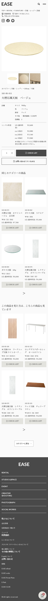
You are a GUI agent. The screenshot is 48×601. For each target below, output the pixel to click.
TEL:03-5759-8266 (11, 16)
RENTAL (9, 11)
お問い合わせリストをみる (25, 161)
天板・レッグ (30, 11)
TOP (3, 11)
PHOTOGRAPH (8, 502)
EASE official (6, 569)
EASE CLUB (6, 587)
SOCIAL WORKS (9, 509)
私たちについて (8, 519)
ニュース (5, 532)
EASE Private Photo (8, 578)
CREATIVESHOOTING (7, 494)
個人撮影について (8, 549)
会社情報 (5, 523)
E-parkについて (7, 556)
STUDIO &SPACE (9, 479)
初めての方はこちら (22, 14)
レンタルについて (8, 540)
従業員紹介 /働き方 (8, 528)
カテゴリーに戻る (22, 443)
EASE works (6, 573)
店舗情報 (7, 14)
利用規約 (5, 535)
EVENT (5, 486)
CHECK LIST (32, 153)
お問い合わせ (7, 559)
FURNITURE (18, 11)
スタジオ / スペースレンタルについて (15, 544)
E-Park (4, 582)
